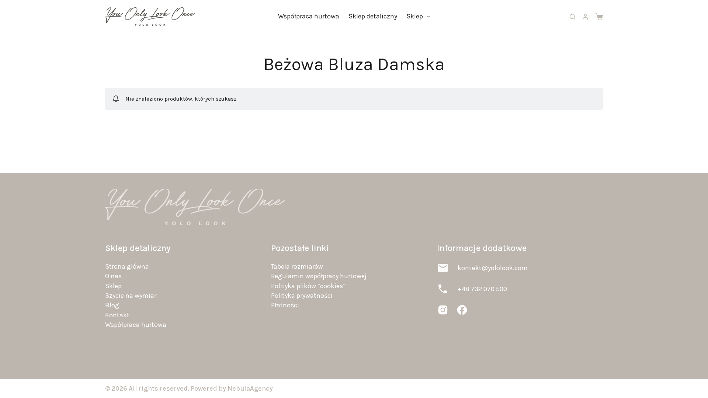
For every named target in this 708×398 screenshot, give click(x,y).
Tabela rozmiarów (297, 266)
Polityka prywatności (302, 295)
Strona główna (127, 266)
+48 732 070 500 (482, 289)
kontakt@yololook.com (493, 268)
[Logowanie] (585, 17)
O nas (113, 276)
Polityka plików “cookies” (308, 286)
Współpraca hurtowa (308, 16)
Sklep (414, 16)
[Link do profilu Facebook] (462, 310)
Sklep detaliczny (372, 16)
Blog (112, 305)
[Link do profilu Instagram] (443, 310)
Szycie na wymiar (130, 295)
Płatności (285, 305)
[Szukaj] (572, 17)
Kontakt (117, 315)
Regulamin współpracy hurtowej (319, 276)
